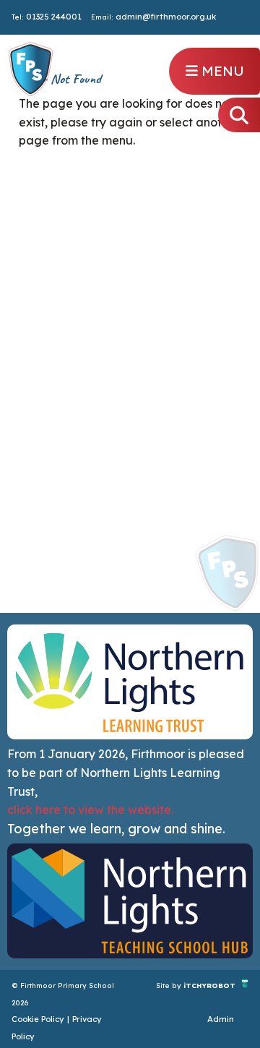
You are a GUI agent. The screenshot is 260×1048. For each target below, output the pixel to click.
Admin (220, 1019)
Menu (221, 71)
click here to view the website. (90, 809)
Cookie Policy (38, 1019)
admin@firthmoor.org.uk (166, 17)
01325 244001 (54, 17)
